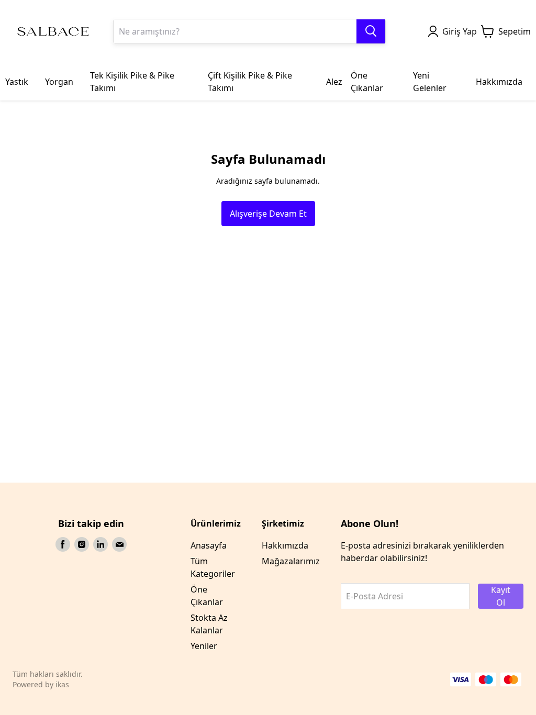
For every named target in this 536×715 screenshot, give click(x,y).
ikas (62, 684)
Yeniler (204, 646)
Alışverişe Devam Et (268, 213)
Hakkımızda (285, 545)
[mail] (119, 544)
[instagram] (81, 544)
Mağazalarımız (291, 561)
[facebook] (62, 544)
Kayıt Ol (500, 596)
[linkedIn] (100, 544)
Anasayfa (209, 545)
